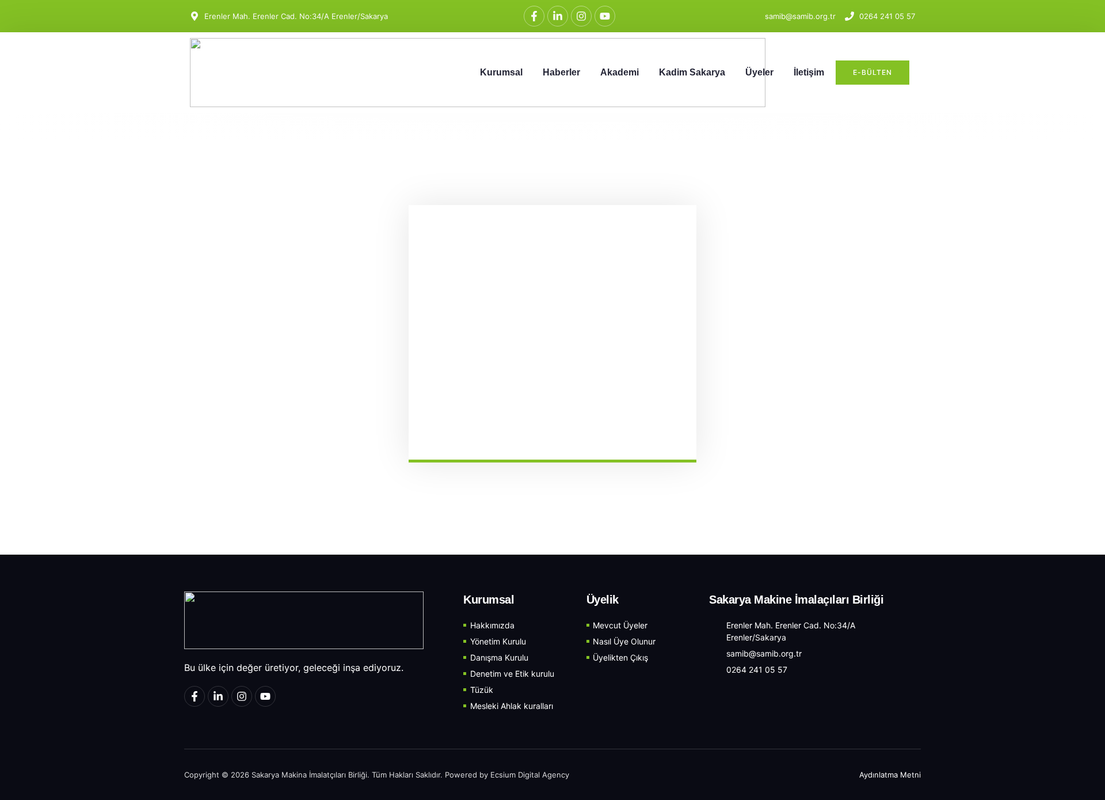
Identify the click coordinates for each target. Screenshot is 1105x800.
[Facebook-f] (534, 16)
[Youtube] (605, 16)
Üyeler (759, 72)
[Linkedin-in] (557, 16)
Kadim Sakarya (692, 72)
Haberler (561, 72)
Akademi (619, 72)
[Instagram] (581, 16)
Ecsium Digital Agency (529, 774)
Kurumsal (501, 72)
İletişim (809, 72)
